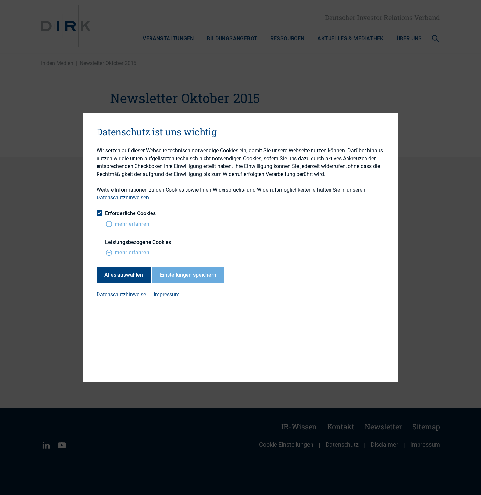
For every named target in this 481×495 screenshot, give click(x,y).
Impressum (167, 294)
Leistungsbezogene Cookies (138, 242)
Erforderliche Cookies (130, 213)
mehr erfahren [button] (132, 224)
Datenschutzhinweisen (123, 198)
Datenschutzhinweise (121, 294)
